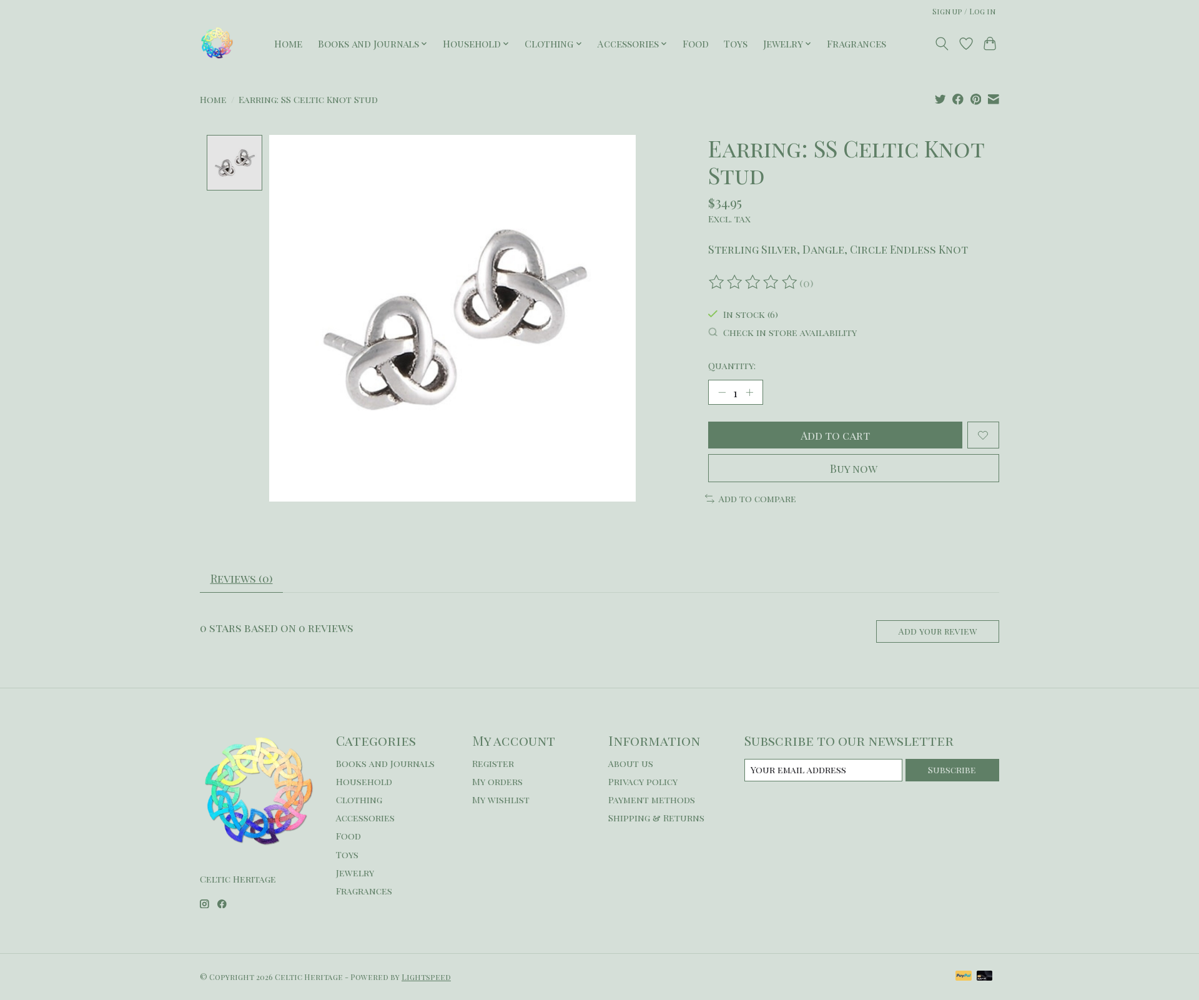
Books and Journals (385, 763)
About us (630, 763)
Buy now (853, 468)
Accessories (365, 817)
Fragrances (856, 43)
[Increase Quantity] (749, 392)
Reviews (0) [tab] (241, 578)
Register (493, 763)
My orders (497, 781)
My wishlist (501, 799)
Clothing (359, 799)
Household (364, 781)
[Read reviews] (753, 282)
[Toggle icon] (942, 43)
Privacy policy (643, 781)
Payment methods (651, 799)
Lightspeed (426, 977)
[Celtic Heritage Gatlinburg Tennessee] (217, 43)
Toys (736, 43)
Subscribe (952, 769)
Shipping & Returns (656, 817)
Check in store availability (790, 332)
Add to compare (757, 498)
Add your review (938, 631)
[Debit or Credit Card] (985, 977)
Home (288, 43)
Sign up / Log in (963, 11)
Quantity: (732, 365)
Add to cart (835, 435)
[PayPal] (963, 977)
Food (696, 43)
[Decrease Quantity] (722, 392)
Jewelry (355, 872)
